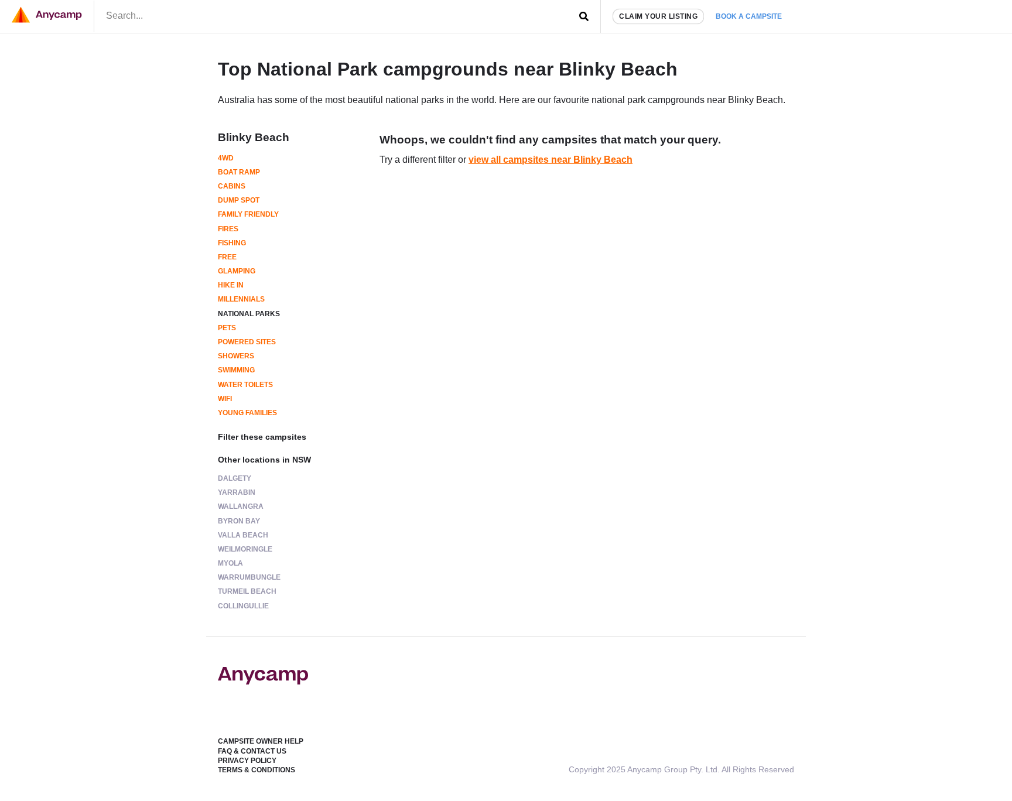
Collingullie (243, 606)
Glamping (236, 271)
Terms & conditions (256, 770)
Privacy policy (247, 760)
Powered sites (247, 342)
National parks (249, 314)
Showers (236, 356)
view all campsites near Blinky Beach (550, 160)
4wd (226, 158)
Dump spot (238, 200)
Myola (230, 563)
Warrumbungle (249, 577)
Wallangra (241, 506)
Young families (247, 413)
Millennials (241, 299)
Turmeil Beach (247, 591)
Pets (227, 328)
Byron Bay (239, 521)
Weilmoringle (245, 549)
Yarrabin (236, 492)
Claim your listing (658, 16)
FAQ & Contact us (252, 751)
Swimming (236, 370)
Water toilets (245, 385)
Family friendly (248, 214)
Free (227, 257)
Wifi (225, 399)
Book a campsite (749, 16)
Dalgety (234, 478)
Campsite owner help (260, 741)
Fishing (232, 243)
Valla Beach (243, 535)
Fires (228, 229)
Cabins (231, 186)
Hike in (231, 285)
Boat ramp (239, 172)
